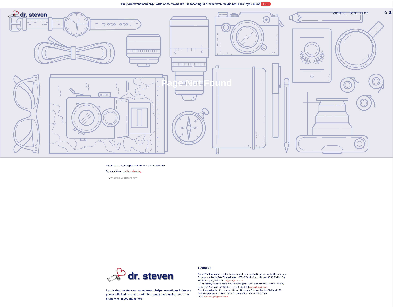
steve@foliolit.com (258, 287)
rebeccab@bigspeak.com (216, 296)
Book (353, 12)
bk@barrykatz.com (234, 280)
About (337, 12)
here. (265, 4)
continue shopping (132, 171)
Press (364, 12)
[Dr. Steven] (28, 14)
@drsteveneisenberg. (140, 4)
